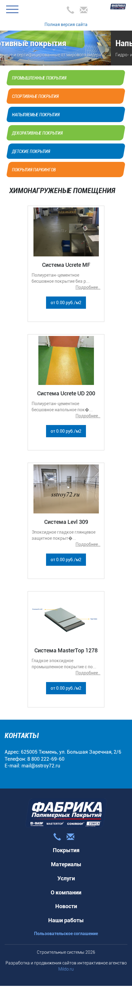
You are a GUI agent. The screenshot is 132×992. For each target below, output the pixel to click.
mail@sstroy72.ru (40, 766)
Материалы (66, 864)
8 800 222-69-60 (45, 759)
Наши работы (66, 920)
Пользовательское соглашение (66, 933)
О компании (66, 892)
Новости (66, 906)
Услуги (66, 878)
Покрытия (66, 850)
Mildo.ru (66, 969)
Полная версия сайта (66, 24)
